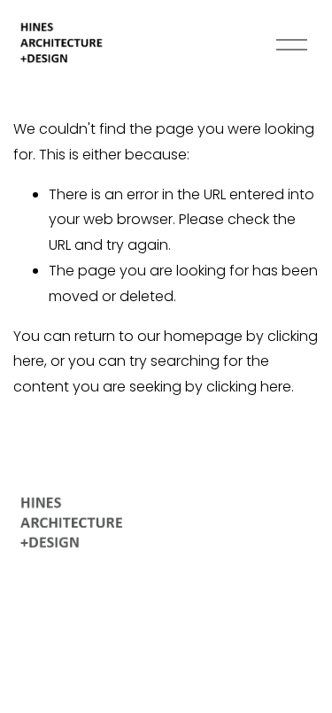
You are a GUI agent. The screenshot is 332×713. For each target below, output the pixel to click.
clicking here (248, 386)
